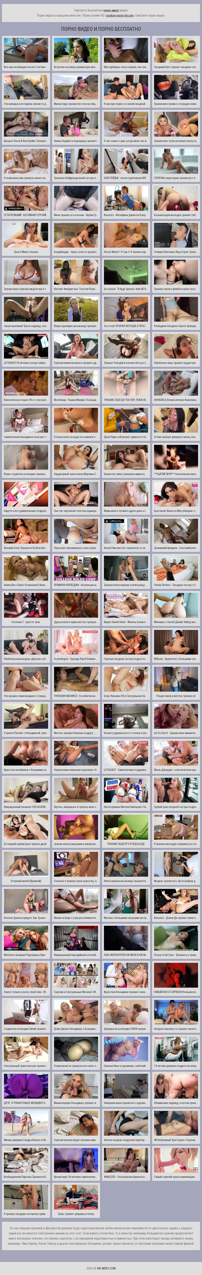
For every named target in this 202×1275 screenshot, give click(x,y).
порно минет (111, 10)
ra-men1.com (106, 1268)
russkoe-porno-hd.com (120, 15)
